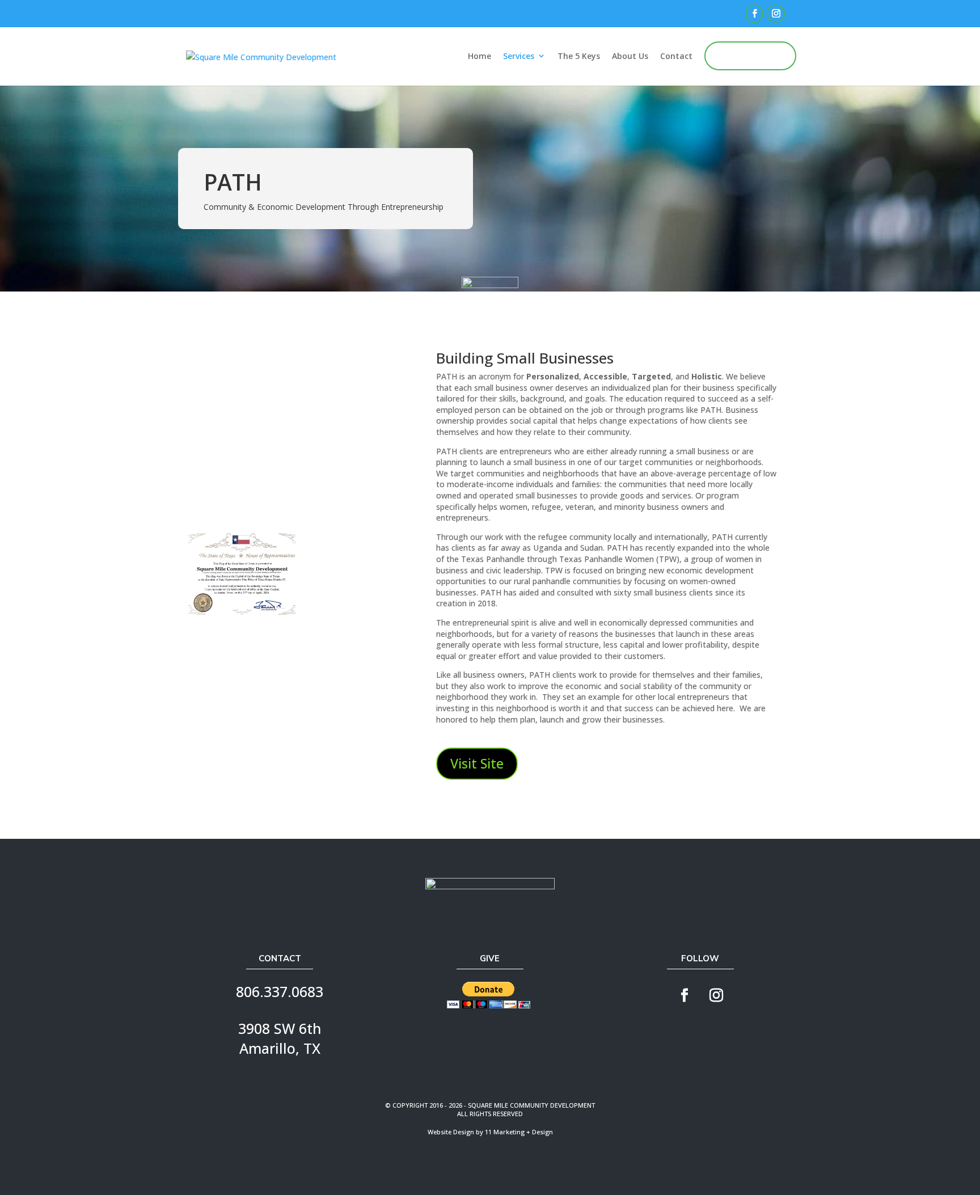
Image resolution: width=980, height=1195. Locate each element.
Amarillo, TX (279, 1048)
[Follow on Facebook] (684, 995)
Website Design (451, 1132)
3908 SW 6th (280, 1028)
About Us (630, 55)
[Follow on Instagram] (716, 995)
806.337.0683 (279, 991)
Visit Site (477, 763)
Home (479, 55)
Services (518, 55)
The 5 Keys (578, 55)
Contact (676, 55)
